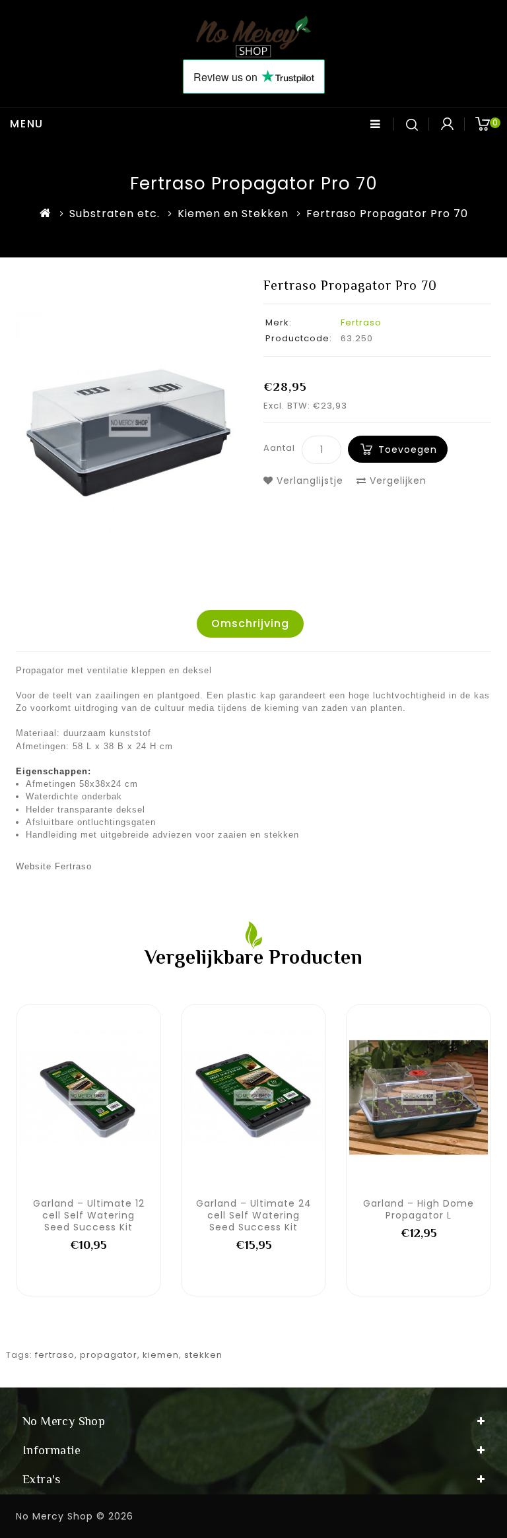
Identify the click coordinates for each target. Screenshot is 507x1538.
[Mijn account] (447, 124)
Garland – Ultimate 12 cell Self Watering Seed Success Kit (89, 1215)
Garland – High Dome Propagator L (418, 1209)
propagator (108, 1355)
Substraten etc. (114, 213)
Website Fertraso (54, 866)
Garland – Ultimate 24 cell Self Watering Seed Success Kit (254, 1215)
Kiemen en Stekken (233, 213)
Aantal (279, 448)
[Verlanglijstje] (74, 1096)
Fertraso (361, 322)
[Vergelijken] (103, 1096)
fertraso (55, 1355)
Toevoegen (407, 449)
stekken (203, 1355)
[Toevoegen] (45, 1096)
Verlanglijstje (308, 480)
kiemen (161, 1355)
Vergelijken (396, 480)
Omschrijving (250, 623)
